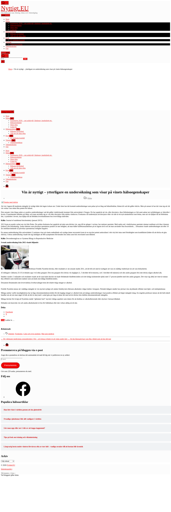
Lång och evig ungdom (31, 334)
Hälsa (8, 21)
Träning (8, 42)
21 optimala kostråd (17, 40)
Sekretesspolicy (6, 469)
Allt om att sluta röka (18, 36)
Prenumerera (10, 365)
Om (7, 48)
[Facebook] (23, 397)
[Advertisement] (85, 93)
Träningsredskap (16, 44)
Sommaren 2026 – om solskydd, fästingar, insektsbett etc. (31, 23)
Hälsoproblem (11, 32)
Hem (7, 19)
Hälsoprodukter (16, 25)
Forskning (18, 334)
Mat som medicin (47, 334)
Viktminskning (11, 46)
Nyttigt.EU (15, 8)
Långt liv (13, 30)
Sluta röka (14, 28)
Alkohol (11, 334)
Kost (7, 38)
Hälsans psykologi (17, 34)
